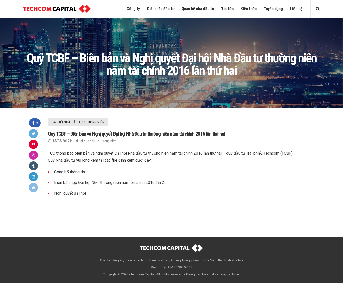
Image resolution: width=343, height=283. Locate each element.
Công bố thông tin (69, 172)
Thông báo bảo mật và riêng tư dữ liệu (213, 274)
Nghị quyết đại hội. (70, 193)
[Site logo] (57, 9)
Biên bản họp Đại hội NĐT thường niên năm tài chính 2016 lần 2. (109, 182)
